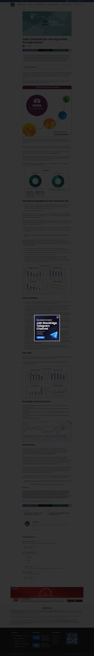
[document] (47, 328)
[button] (58, 316)
